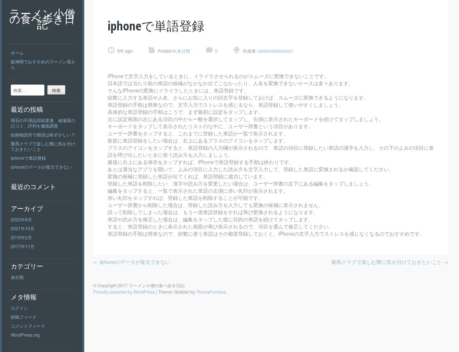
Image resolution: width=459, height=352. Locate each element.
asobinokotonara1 (275, 51)
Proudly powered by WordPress (124, 292)
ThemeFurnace (211, 292)
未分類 (17, 277)
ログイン (19, 308)
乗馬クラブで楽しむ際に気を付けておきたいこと (43, 146)
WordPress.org (25, 335)
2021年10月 (22, 228)
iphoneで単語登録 (28, 158)
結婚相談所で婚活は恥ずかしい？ (43, 134)
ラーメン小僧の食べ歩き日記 (42, 19)
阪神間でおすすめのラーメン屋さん (43, 64)
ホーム (17, 52)
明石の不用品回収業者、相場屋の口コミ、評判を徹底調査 (43, 123)
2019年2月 (21, 237)
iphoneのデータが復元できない (41, 167)
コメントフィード (28, 326)
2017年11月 (22, 246)
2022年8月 (21, 219)
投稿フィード (24, 317)
